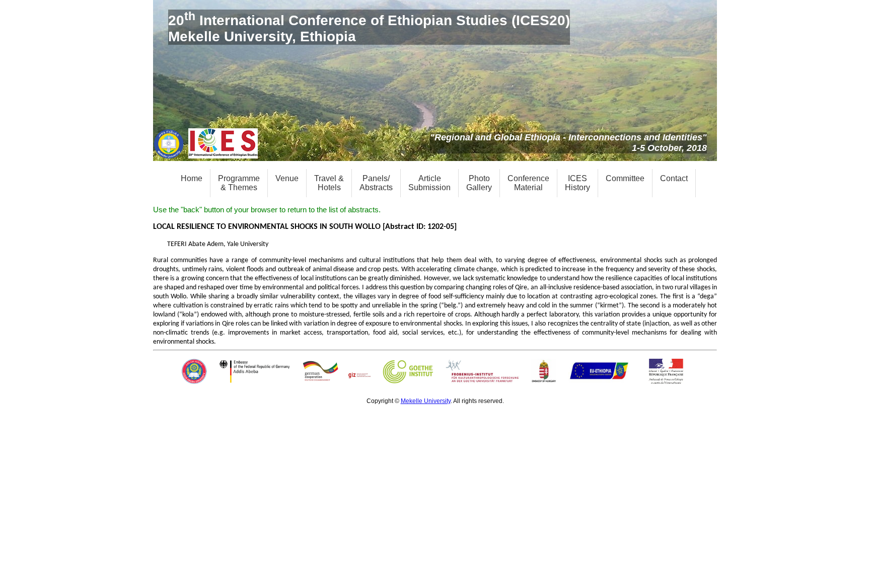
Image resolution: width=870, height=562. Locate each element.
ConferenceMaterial (528, 183)
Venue (287, 178)
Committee (625, 178)
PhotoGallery (479, 183)
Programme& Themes (239, 183)
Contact (674, 178)
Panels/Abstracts (376, 183)
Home (191, 178)
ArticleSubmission (429, 183)
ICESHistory (577, 183)
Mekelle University (426, 401)
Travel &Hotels (329, 183)
